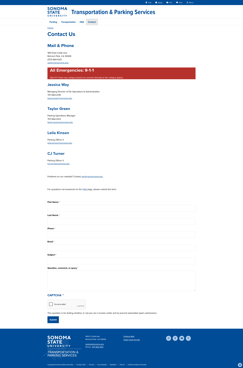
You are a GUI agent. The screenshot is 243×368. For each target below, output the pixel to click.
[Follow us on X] (188, 338)
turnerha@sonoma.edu (58, 163)
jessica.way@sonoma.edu (59, 98)
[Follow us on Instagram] (168, 338)
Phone (50, 228)
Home (50, 27)
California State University (137, 364)
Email (50, 241)
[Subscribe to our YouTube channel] (181, 338)
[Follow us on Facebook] (175, 338)
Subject (51, 254)
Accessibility (102, 364)
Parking (53, 22)
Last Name (52, 215)
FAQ (82, 22)
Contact (92, 22)
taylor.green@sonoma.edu (60, 122)
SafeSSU (113, 364)
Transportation (68, 22)
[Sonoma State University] (58, 12)
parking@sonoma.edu (58, 62)
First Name (52, 202)
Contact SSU (81, 364)
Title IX (122, 364)
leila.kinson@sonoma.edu (59, 143)
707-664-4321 (97, 347)
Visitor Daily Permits (131, 339)
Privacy (92, 364)
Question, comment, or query (62, 268)
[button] (240, 365)
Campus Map (128, 336)
